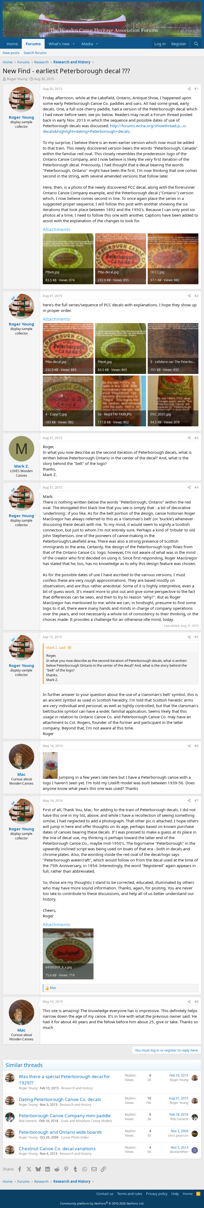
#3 (196, 438)
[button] (74, 44)
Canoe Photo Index (75, 1137)
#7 (196, 800)
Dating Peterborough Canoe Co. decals (60, 1099)
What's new (59, 43)
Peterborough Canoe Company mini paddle (65, 1115)
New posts (11, 52)
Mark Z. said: (56, 647)
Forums (33, 43)
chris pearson (178, 1135)
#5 (196, 637)
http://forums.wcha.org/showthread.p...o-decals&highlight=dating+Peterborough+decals (115, 128)
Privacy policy (157, 1193)
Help (175, 1193)
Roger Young (17, 78)
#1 (196, 88)
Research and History (77, 1088)
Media (87, 43)
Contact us (104, 1193)
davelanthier (179, 1151)
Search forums (35, 52)
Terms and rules (129, 1193)
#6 (196, 746)
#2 (196, 296)
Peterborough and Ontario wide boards (60, 1132)
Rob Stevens (28, 1121)
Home (12, 43)
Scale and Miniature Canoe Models (86, 1121)
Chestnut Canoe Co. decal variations (57, 1148)
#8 (196, 1001)
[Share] (189, 89)
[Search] (196, 44)
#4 (196, 487)
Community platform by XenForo (102, 1203)
